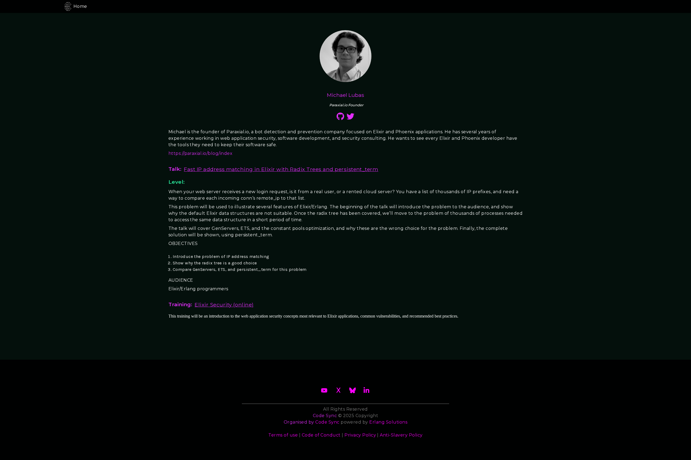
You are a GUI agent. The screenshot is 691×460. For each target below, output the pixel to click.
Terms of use (283, 435)
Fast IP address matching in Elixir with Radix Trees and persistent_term (281, 169)
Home (80, 6)
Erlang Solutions (388, 422)
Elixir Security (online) (224, 304)
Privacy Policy (360, 435)
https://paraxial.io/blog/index (200, 153)
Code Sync (327, 422)
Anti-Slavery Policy (401, 435)
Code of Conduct (321, 435)
